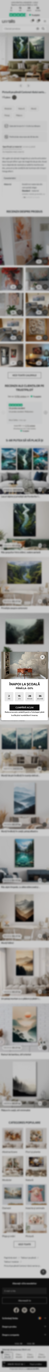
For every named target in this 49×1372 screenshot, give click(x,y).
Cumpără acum (24, 707)
